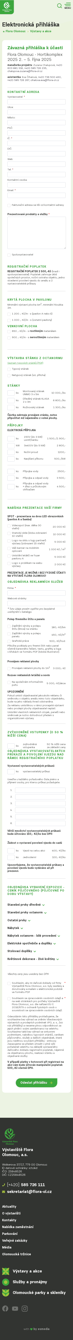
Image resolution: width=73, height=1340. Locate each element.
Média (7, 1247)
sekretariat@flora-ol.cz (29, 1192)
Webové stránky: (17, 598)
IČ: (9, 138)
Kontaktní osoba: (17, 180)
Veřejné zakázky (14, 1240)
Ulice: (10, 107)
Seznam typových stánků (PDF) (25, 363)
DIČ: (9, 149)
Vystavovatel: (16, 97)
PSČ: (10, 128)
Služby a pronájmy (30, 1282)
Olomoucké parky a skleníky (39, 1293)
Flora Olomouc (15, 31)
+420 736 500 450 (49, 77)
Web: (10, 159)
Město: (11, 117)
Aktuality (9, 1206)
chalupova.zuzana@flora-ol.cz (24, 71)
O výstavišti (11, 1213)
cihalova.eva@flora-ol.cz (44, 80)
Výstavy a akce (40, 31)
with (36, 1329)
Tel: (10, 169)
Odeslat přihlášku (33, 1082)
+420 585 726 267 (18, 80)
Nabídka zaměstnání (17, 1227)
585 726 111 (26, 1185)
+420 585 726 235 (35, 68)
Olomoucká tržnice (16, 1254)
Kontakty (9, 1220)
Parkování (10, 1234)
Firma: (11, 588)
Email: (11, 190)
